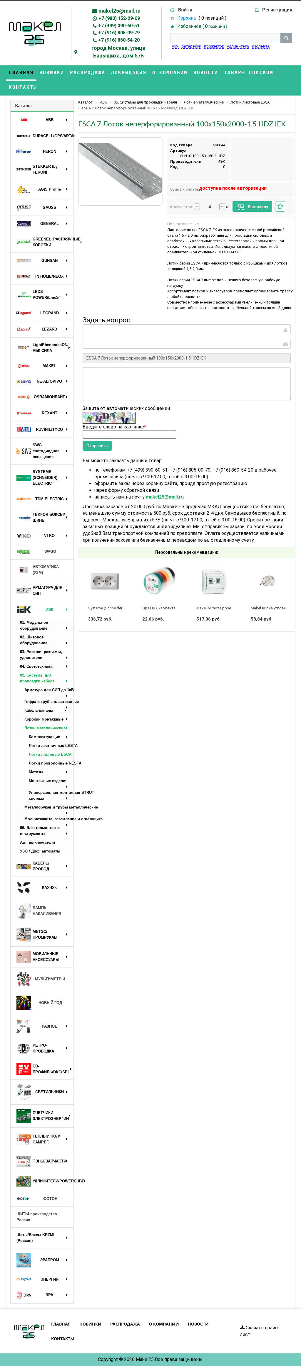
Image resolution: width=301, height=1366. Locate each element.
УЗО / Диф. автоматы (40, 851)
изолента (261, 46)
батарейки (191, 46)
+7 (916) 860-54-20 (119, 40)
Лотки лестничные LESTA (51, 745)
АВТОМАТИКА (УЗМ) (46, 570)
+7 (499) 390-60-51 (119, 25)
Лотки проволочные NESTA (51, 763)
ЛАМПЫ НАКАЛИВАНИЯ (47, 911)
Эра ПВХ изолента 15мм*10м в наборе (176, 608)
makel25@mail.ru (119, 11)
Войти (185, 10)
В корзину (257, 206)
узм (175, 46)
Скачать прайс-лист (260, 1331)
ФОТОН (50, 1198)
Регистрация (277, 10)
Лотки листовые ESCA (50, 754)
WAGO (50, 551)
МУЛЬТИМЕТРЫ (50, 979)
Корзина (186, 18)
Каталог (24, 105)
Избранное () (202, 26)
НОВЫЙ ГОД (50, 1003)
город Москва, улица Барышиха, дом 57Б (118, 52)
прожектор (214, 46)
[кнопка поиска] (286, 38)
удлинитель (238, 46)
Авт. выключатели (37, 842)
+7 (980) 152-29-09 (119, 18)
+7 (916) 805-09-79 (119, 32)
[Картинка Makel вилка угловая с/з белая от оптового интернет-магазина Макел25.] (268, 581)
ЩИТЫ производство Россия (36, 1217)
